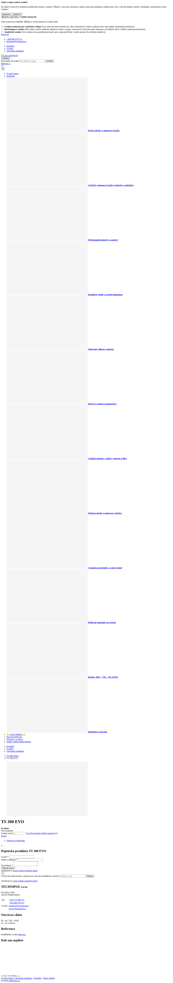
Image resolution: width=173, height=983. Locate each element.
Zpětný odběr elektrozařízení (18, 742)
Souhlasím (17, 14)
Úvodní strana (12, 73)
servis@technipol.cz (17, 909)
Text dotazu (6, 865)
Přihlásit (90, 876)
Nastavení (6, 14)
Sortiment (10, 76)
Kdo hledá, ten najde (10, 61)
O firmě (9, 48)
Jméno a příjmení (8, 860)
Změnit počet (6, 833)
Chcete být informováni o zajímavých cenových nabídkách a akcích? (30, 876)
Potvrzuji (5, 34)
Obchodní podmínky (15, 51)
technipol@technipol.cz (19, 906)
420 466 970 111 (17, 903)
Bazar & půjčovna (14, 737)
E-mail (4, 857)
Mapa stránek (49, 978)
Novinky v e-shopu (14, 739)
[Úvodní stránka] (9, 55)
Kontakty (10, 46)
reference (22, 934)
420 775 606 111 (17, 900)
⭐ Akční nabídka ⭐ (15, 734)
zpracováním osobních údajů (25, 870)
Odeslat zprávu (8, 868)
